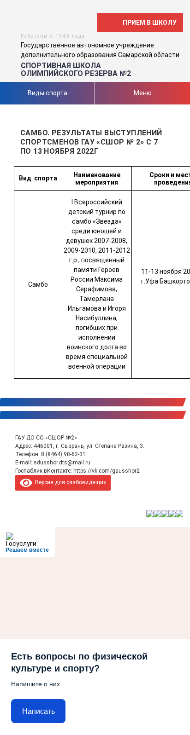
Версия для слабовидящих (69, 482)
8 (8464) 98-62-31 (63, 454)
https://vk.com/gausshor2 (106, 471)
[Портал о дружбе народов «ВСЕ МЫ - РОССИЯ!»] (172, 513)
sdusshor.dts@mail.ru (62, 462)
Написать (38, 711)
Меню (143, 93)
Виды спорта (47, 93)
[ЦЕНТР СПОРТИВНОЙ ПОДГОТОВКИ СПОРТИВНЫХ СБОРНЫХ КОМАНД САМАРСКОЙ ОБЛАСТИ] (157, 513)
